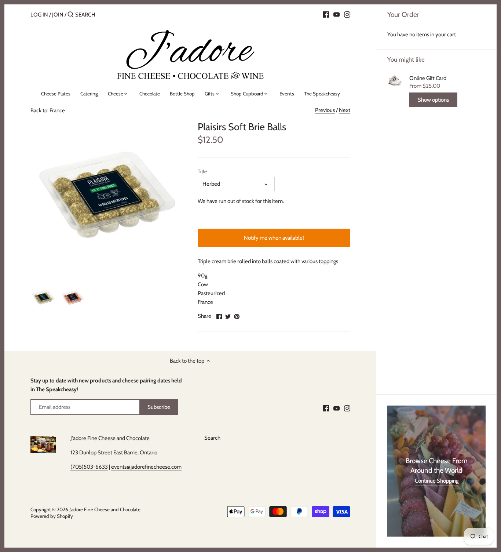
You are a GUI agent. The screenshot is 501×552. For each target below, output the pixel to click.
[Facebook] (326, 14)
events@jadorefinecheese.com (146, 467)
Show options (433, 100)
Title (202, 171)
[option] (43, 297)
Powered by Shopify (51, 516)
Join (57, 14)
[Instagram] (347, 14)
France (57, 110)
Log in (39, 14)
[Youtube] (336, 14)
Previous (325, 110)
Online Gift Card (427, 78)
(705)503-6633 (89, 467)
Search (212, 438)
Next (344, 110)
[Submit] (70, 15)
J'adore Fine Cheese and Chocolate (104, 509)
